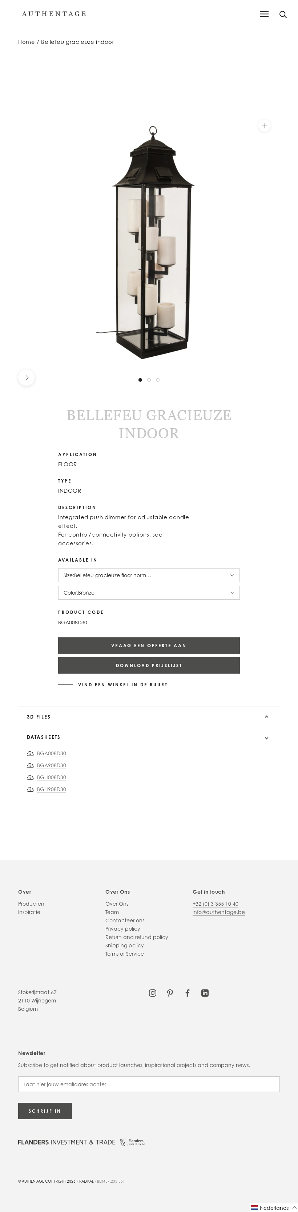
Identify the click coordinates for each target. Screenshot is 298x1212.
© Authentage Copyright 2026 (47, 1181)
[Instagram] (152, 992)
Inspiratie (29, 912)
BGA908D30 (51, 765)
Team (112, 912)
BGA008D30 (51, 753)
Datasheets (44, 737)
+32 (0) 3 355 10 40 (215, 904)
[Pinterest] (170, 992)
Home (26, 41)
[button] (274, 1207)
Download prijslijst (149, 665)
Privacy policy (122, 929)
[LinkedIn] (205, 992)
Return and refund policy (136, 937)
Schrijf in (45, 1111)
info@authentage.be (219, 912)
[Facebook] (187, 992)
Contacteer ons (124, 920)
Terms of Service (124, 954)
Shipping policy (124, 945)
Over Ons (116, 904)
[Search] (283, 14)
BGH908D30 (51, 789)
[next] (26, 377)
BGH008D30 (51, 777)
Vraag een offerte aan (149, 645)
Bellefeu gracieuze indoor (77, 41)
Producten (31, 904)
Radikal (86, 1181)
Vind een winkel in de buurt (123, 685)
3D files (39, 717)
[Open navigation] (264, 14)
